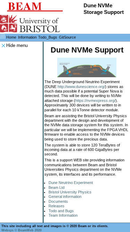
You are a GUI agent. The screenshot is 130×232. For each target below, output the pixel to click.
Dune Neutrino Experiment (71, 183)
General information (65, 196)
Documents (58, 201)
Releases (56, 206)
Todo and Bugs (61, 211)
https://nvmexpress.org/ (95, 100)
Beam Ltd (56, 187)
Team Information (63, 215)
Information (27, 37)
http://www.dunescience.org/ (81, 87)
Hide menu (17, 45)
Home (11, 37)
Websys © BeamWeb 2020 (21, 230)
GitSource (67, 37)
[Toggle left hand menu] (2, 36)
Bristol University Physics (70, 192)
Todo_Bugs (47, 37)
